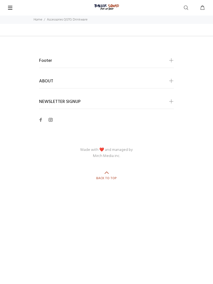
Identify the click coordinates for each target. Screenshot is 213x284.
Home (38, 19)
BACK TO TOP (106, 178)
